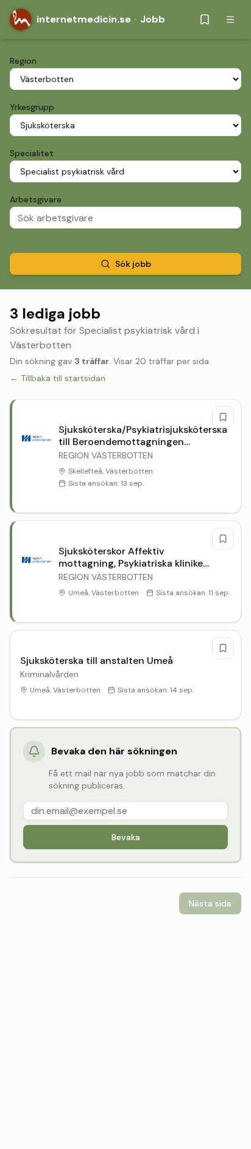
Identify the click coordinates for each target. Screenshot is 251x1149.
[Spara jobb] (223, 417)
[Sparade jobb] (205, 19)
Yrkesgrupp (32, 107)
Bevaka (125, 837)
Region (23, 60)
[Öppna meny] (230, 19)
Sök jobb (133, 263)
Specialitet (32, 153)
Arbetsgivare (36, 199)
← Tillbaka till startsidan (57, 378)
